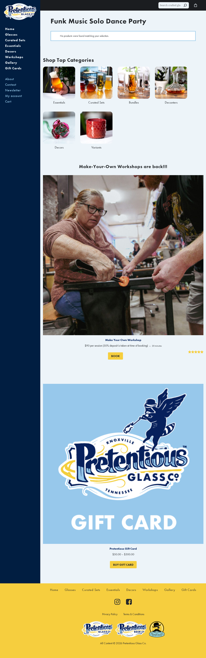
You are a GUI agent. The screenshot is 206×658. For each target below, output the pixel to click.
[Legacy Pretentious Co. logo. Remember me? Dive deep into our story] (156, 636)
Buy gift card (123, 564)
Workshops (14, 57)
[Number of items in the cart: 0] (196, 5)
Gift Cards (13, 68)
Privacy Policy (109, 614)
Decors (10, 51)
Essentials (13, 46)
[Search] (185, 5)
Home (9, 29)
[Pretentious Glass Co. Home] (20, 12)
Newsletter (13, 90)
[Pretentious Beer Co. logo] (131, 636)
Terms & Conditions (133, 614)
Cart (8, 101)
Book (115, 356)
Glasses (11, 34)
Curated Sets (15, 40)
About (9, 79)
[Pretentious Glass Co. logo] (97, 636)
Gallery (11, 63)
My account (13, 96)
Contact (10, 85)
